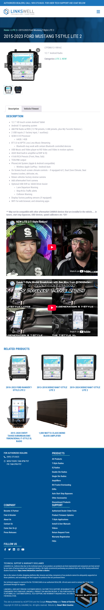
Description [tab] (13, 108)
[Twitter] (9, 549)
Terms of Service (68, 602)
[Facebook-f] (5, 549)
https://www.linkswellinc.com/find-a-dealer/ (34, 570)
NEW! (64, 58)
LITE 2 (14, 30)
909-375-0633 (37, 3)
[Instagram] (18, 549)
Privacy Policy (51, 602)
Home (6, 30)
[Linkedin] (14, 549)
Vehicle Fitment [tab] (31, 108)
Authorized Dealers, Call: (17, 3)
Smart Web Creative (65, 605)
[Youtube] (23, 549)
